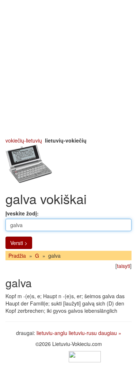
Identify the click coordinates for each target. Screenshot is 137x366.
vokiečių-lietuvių (23, 140)
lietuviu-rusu (83, 332)
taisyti (123, 265)
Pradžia (17, 255)
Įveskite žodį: (22, 213)
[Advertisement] (68, 68)
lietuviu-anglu (52, 332)
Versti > (18, 242)
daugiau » (109, 332)
